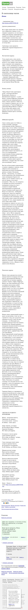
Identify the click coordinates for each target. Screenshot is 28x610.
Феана (4, 16)
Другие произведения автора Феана (9, 509)
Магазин (4, 9)
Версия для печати (15, 505)
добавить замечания (7, 542)
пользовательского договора (12, 587)
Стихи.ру (5, 582)
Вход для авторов (19, 9)
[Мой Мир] (7, 503)
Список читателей (5, 505)
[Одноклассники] (5, 503)
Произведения (11, 7)
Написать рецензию (6, 517)
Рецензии (18, 7)
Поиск (23, 7)
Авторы (4, 7)
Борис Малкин (5, 537)
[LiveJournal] (8, 503)
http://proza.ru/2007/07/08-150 (10, 23)
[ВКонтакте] (4, 503)
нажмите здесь (11, 604)
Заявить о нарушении (10, 507)
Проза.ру (10, 582)
